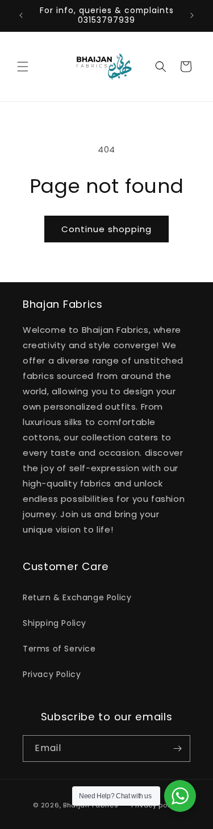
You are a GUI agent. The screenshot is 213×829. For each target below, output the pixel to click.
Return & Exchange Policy (77, 597)
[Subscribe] (177, 748)
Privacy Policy (52, 674)
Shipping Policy (54, 623)
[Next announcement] (191, 15)
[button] (22, 66)
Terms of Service (59, 648)
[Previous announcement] (21, 15)
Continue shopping (106, 229)
